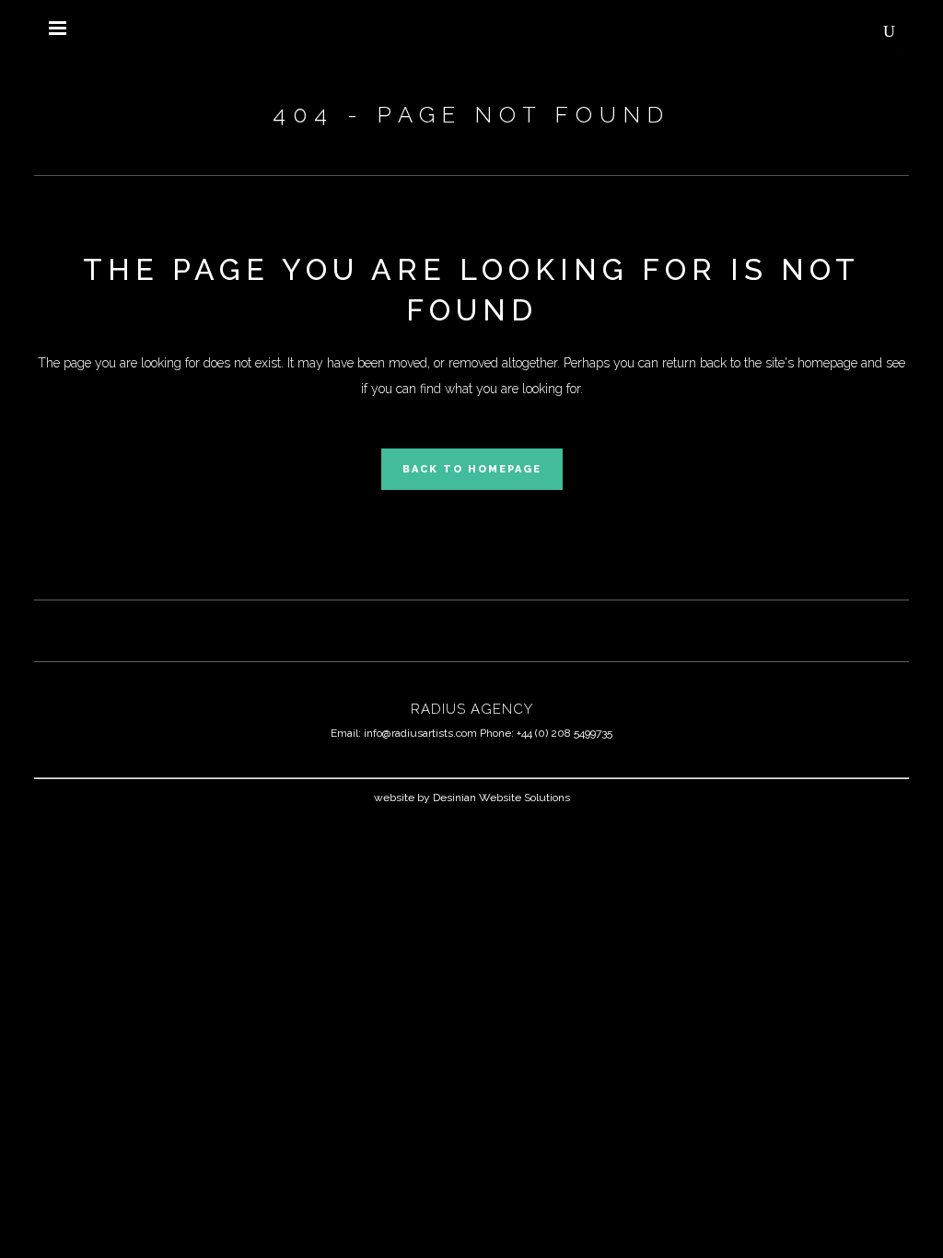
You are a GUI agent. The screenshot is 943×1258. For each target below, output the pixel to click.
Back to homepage (471, 469)
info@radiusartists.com (420, 733)
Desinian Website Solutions (501, 797)
